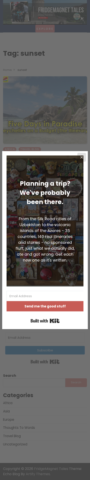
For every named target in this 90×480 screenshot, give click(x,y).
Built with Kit (45, 321)
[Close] (81, 157)
